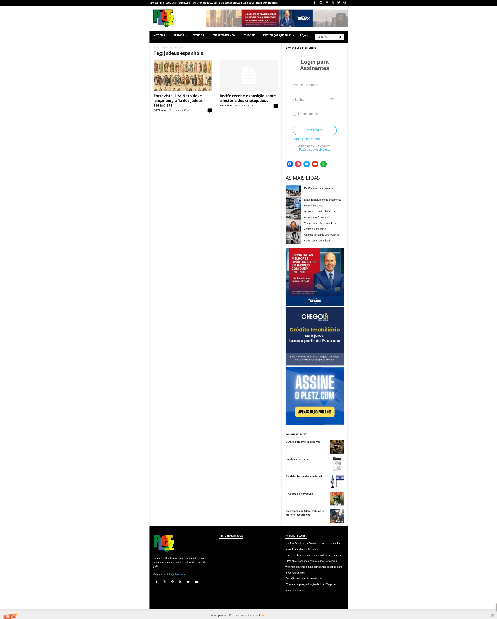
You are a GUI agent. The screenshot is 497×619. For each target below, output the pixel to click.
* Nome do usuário (305, 85)
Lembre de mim (308, 113)
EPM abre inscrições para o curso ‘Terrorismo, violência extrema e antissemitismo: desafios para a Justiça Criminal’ (313, 567)
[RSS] (332, 3)
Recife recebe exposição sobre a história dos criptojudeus (248, 98)
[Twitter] (338, 3)
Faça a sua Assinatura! (314, 149)
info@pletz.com (176, 574)
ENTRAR (314, 130)
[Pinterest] (326, 3)
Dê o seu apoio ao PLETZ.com (236, 2)
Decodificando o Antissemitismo (303, 578)
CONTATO (184, 2)
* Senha (298, 99)
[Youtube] (344, 3)
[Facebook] (314, 3)
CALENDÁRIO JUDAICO (204, 2)
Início (156, 47)
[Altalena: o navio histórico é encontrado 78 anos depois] (293, 214)
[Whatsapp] (323, 164)
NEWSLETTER (156, 2)
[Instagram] (320, 3)
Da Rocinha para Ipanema (318, 188)
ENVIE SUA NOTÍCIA (267, 2)
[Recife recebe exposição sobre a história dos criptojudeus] (249, 75)
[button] (248, 615)
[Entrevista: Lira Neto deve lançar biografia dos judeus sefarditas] (183, 75)
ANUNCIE (171, 2)
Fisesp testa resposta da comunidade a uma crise (313, 555)
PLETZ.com (160, 110)
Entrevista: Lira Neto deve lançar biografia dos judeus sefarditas (178, 100)
